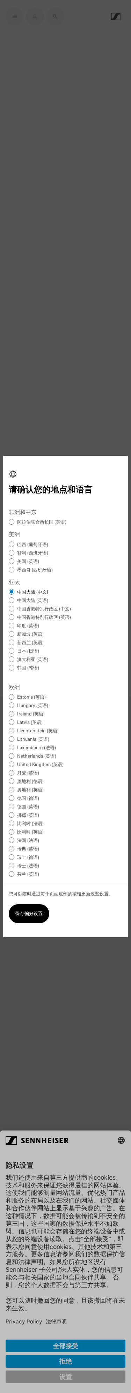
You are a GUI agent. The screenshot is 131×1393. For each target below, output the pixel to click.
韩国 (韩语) (28, 668)
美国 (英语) (28, 561)
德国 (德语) (28, 798)
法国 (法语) (28, 840)
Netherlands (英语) (36, 756)
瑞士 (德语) (28, 857)
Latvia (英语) (30, 722)
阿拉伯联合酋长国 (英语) (41, 522)
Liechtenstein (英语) (38, 731)
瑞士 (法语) (28, 866)
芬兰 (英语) (28, 874)
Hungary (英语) (32, 706)
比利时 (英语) (30, 832)
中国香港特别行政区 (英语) (44, 617)
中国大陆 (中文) (32, 592)
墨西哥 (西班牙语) (35, 570)
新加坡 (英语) (30, 634)
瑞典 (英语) (28, 849)
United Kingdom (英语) (40, 765)
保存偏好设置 (29, 914)
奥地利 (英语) (30, 790)
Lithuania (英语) (33, 739)
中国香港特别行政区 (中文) (44, 609)
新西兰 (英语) (30, 643)
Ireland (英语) (31, 714)
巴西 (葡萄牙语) (32, 545)
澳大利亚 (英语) (32, 659)
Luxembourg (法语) (36, 748)
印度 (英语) (28, 626)
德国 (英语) (28, 807)
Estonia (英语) (31, 697)
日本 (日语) (28, 651)
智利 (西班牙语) (32, 553)
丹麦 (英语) (28, 773)
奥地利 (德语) (30, 781)
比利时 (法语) (30, 824)
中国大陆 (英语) (32, 600)
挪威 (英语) (28, 815)
